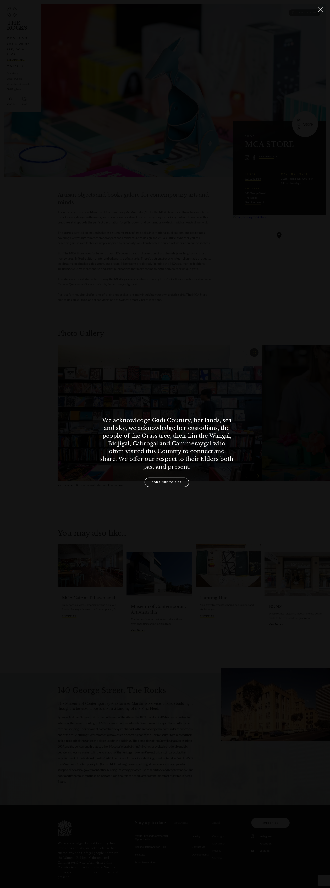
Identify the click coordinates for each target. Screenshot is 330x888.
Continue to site (167, 482)
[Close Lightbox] (320, 9)
